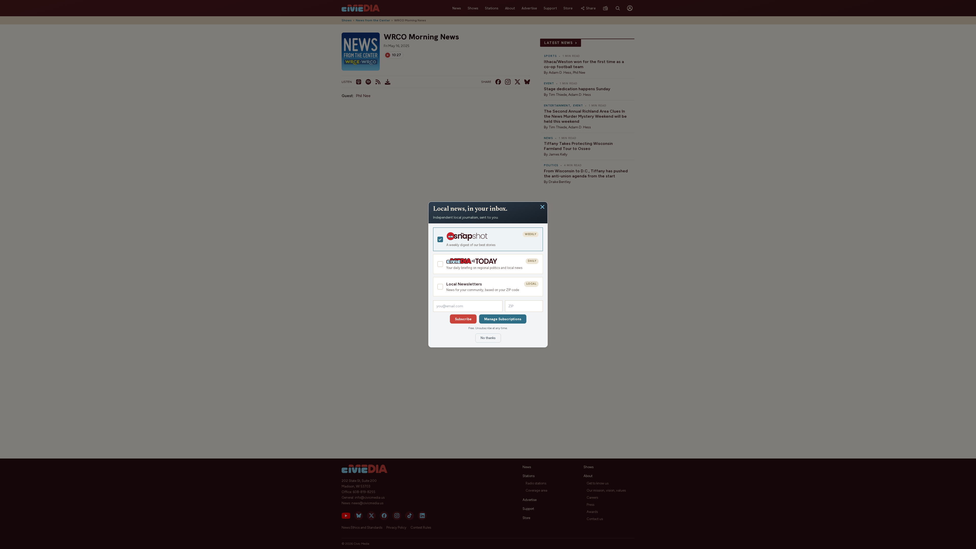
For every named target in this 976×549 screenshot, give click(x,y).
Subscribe (463, 319)
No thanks (488, 338)
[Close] (542, 207)
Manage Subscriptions (502, 319)
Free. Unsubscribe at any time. (488, 328)
